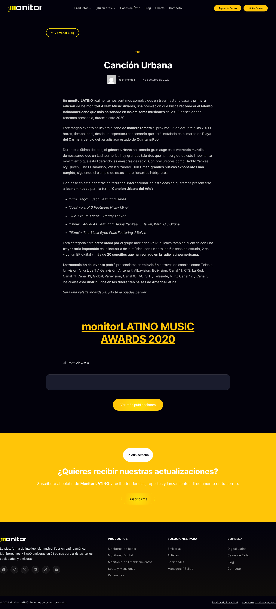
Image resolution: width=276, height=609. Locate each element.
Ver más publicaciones (138, 405)
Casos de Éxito (238, 555)
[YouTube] (56, 569)
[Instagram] (14, 569)
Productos (81, 8)
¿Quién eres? (104, 8)
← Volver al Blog (62, 33)
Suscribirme (138, 499)
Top (138, 52)
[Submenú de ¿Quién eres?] (115, 8)
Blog (231, 562)
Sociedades (176, 562)
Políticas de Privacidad (225, 602)
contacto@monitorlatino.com (259, 602)
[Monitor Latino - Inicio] (25, 8)
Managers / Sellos (180, 568)
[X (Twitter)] (25, 569)
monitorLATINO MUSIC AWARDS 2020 (138, 332)
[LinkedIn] (35, 569)
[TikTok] (46, 569)
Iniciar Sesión (255, 8)
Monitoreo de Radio (122, 549)
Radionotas (116, 575)
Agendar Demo (228, 8)
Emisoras (174, 549)
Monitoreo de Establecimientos (130, 562)
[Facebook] (4, 569)
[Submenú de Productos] (90, 8)
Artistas (173, 555)
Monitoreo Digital (120, 555)
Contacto (234, 568)
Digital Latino (237, 549)
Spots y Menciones (121, 568)
